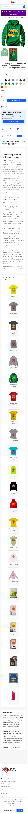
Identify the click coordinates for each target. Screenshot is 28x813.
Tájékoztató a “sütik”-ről (7, 789)
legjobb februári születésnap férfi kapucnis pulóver (12, 742)
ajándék (5, 715)
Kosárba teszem (17, 101)
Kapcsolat (3, 795)
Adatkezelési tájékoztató (7, 783)
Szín (2, 77)
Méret (2, 90)
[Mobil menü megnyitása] (1, 2)
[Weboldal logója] (13, 2)
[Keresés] (24, 6)
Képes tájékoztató (5, 786)
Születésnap (11, 17)
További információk (9, 810)
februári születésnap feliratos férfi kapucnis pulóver (12, 724)
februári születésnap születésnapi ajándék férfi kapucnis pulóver (11, 736)
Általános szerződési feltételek (8, 781)
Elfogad (20, 810)
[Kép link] (8, 769)
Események (3, 17)
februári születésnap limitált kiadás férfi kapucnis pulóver (13, 733)
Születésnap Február (21, 17)
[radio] (2, 80)
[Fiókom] (25, 2)
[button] (2, 32)
